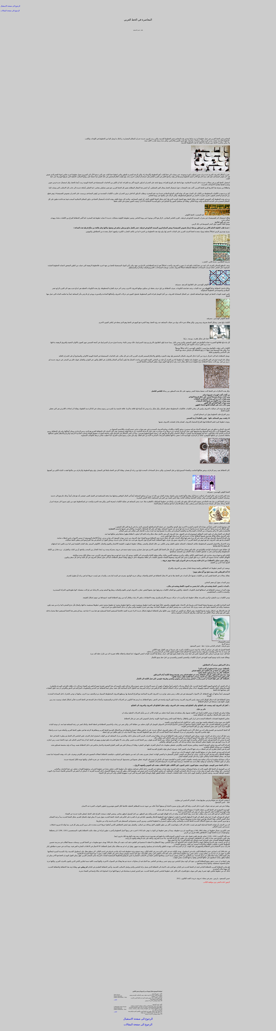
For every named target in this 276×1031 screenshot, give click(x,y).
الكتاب (115, 999)
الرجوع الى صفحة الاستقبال (10, 6)
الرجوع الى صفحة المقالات (10, 11)
